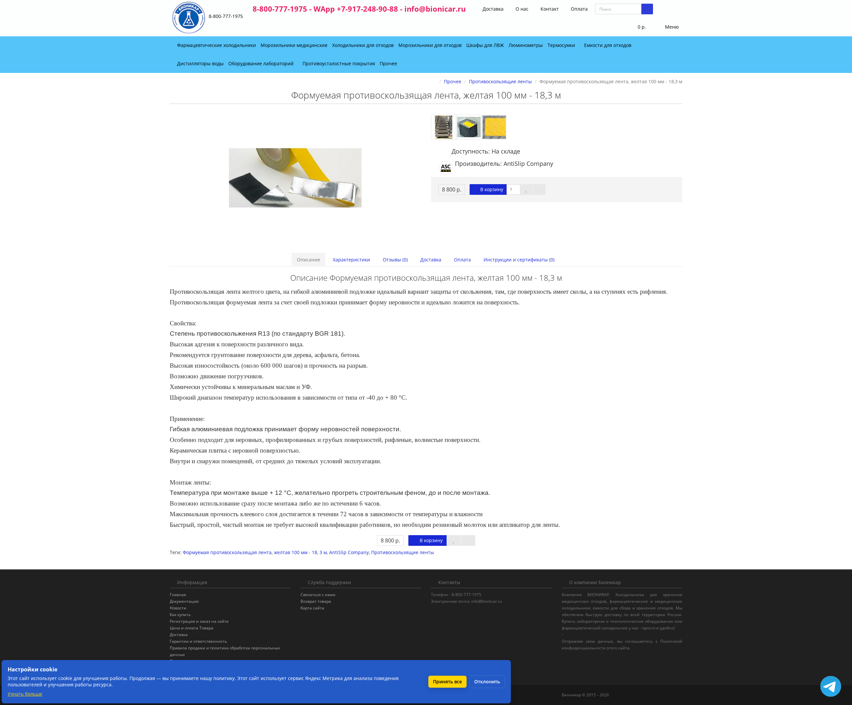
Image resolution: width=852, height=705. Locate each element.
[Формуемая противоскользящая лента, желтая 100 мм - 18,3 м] (295, 177)
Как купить (180, 614)
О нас (521, 9)
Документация (184, 601)
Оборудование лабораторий (261, 63)
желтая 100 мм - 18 (295, 552)
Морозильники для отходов (430, 45)
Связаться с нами (318, 594)
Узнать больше (25, 694)
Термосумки (561, 45)
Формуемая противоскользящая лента (227, 552)
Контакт (549, 9)
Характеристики (351, 259)
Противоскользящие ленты (402, 552)
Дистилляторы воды (200, 63)
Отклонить (487, 681)
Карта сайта (312, 608)
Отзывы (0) (395, 259)
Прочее (389, 63)
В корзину (491, 189)
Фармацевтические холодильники (216, 45)
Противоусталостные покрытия (339, 63)
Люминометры (526, 45)
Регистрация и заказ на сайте (199, 621)
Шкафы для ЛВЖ (485, 45)
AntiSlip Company (349, 552)
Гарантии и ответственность (198, 641)
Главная (178, 594)
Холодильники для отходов (363, 45)
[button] (637, 27)
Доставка (492, 9)
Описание (308, 259)
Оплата (578, 9)
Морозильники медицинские (294, 45)
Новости (178, 608)
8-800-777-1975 (226, 16)
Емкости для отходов (608, 45)
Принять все (447, 681)
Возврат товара (316, 601)
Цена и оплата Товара (191, 628)
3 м (323, 552)
